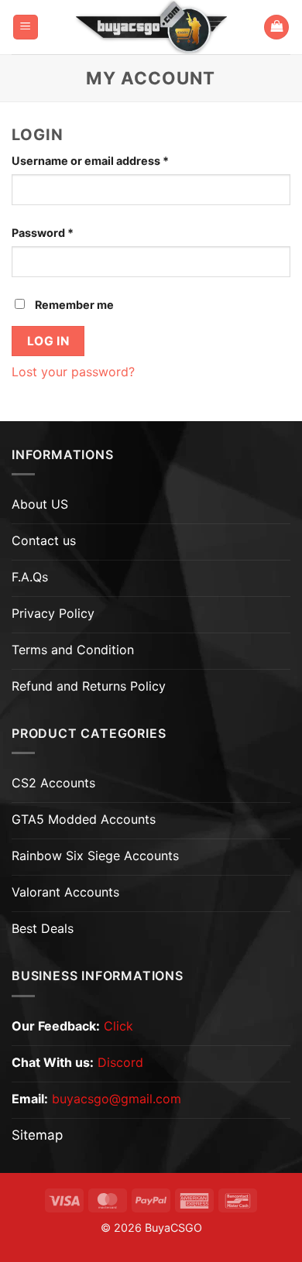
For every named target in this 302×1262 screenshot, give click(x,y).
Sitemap (37, 1135)
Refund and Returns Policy (89, 686)
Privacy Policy (53, 613)
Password (67, 232)
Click (118, 1026)
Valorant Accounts (65, 892)
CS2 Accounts (53, 782)
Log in (48, 341)
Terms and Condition (73, 649)
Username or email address (115, 160)
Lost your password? (73, 371)
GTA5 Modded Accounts (84, 819)
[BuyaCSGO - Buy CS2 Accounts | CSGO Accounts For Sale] (151, 27)
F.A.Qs (30, 577)
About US (40, 504)
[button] (25, 27)
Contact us (44, 540)
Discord (120, 1062)
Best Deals (43, 928)
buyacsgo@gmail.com (116, 1098)
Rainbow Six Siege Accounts (95, 855)
